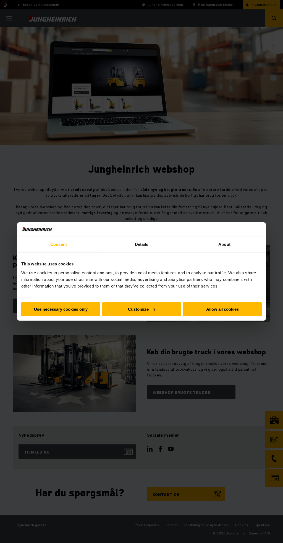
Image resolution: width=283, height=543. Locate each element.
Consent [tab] (58, 244)
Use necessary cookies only (61, 309)
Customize (138, 309)
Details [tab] (141, 244)
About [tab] (224, 244)
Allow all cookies (222, 309)
